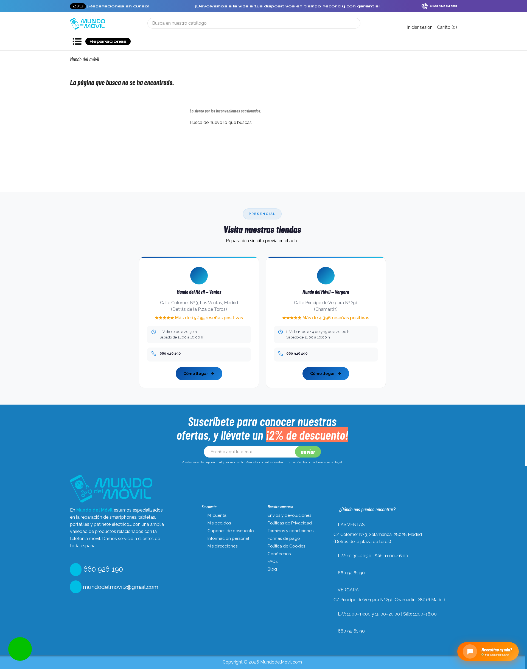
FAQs (272, 561)
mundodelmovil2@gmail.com (120, 587)
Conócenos (279, 553)
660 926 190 (102, 569)
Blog (272, 569)
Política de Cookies (286, 546)
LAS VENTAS (351, 524)
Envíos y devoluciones (289, 515)
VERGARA (348, 589)
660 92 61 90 (351, 572)
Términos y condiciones (290, 530)
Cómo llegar (195, 373)
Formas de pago (284, 538)
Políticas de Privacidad (290, 523)
